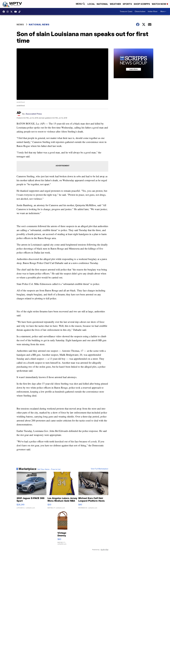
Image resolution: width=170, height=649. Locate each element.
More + (163, 11)
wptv (8, 12)
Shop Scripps (142, 4)
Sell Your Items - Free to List (48, 469)
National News (39, 24)
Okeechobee (140, 11)
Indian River (153, 11)
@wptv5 (20, 12)
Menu (79, 4)
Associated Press (34, 114)
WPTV (12, 12)
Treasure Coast (126, 11)
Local (91, 4)
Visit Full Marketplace (99, 469)
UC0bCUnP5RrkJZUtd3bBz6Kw (16, 12)
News (20, 24)
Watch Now (159, 4)
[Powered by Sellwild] (104, 550)
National (102, 4)
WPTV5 (4, 12)
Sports (127, 4)
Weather (115, 4)
